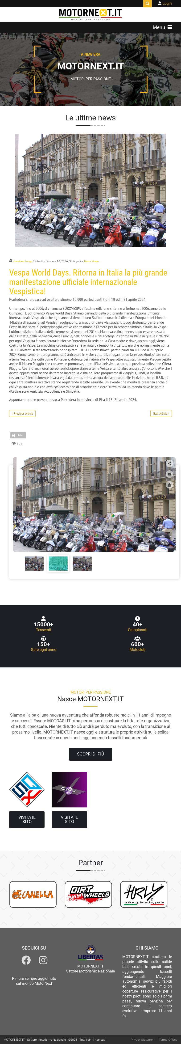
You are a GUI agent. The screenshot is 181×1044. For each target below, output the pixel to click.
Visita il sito (27, 819)
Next (170, 503)
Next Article (160, 413)
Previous (18, 503)
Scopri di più (90, 754)
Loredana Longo (22, 261)
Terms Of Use (168, 1039)
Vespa (95, 261)
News (87, 261)
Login (167, 3)
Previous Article (23, 413)
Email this (169, 474)
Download (169, 484)
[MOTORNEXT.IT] (90, 14)
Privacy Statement (143, 1039)
